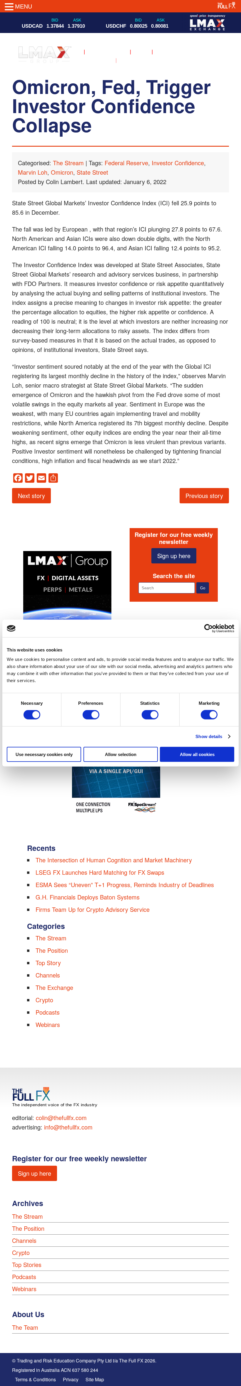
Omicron (62, 172)
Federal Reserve (126, 162)
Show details (208, 736)
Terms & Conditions (35, 1379)
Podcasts (48, 1012)
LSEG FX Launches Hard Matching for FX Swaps (100, 872)
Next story (31, 495)
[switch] (91, 715)
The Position (52, 950)
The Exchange (54, 987)
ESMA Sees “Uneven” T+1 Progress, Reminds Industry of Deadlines (125, 884)
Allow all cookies (197, 754)
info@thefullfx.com (68, 1127)
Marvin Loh (32, 172)
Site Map (95, 1379)
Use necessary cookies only (44, 754)
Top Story (48, 962)
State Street (92, 172)
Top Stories (26, 1264)
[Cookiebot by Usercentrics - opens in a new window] (208, 628)
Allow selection (120, 754)
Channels (48, 975)
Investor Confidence (178, 162)
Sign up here (173, 555)
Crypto (44, 999)
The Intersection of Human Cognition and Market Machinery (114, 860)
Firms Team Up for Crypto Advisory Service (93, 909)
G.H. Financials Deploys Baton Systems (88, 897)
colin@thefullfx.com (61, 1117)
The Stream (68, 162)
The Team (25, 1327)
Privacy (70, 1379)
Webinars (48, 1024)
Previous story (204, 495)
